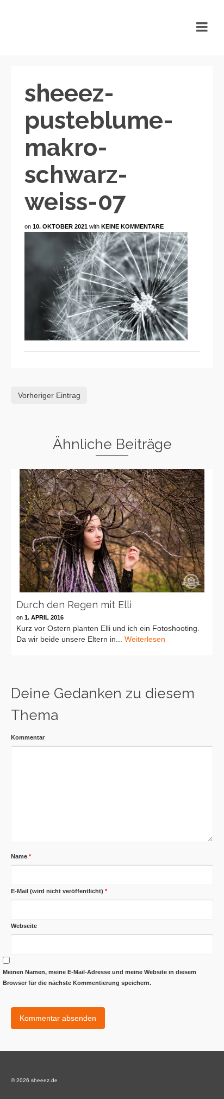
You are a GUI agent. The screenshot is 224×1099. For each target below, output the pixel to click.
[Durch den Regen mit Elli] (112, 530)
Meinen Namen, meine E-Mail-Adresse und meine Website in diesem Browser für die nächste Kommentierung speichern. (99, 977)
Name (21, 856)
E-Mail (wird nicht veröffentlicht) (59, 891)
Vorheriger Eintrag (49, 395)
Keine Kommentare (132, 226)
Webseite (24, 926)
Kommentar (28, 737)
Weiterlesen (145, 639)
